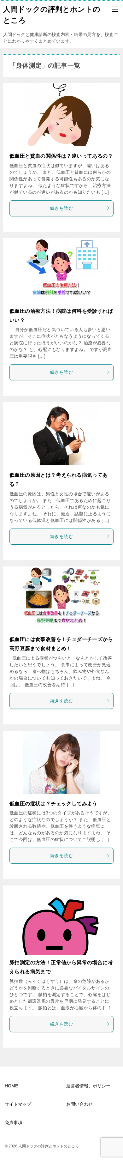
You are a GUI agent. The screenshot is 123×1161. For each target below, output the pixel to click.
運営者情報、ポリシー (88, 1085)
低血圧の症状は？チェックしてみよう (53, 803)
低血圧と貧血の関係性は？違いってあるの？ (61, 156)
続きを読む (61, 208)
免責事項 (13, 1122)
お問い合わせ (79, 1104)
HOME (11, 1085)
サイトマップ (18, 1104)
